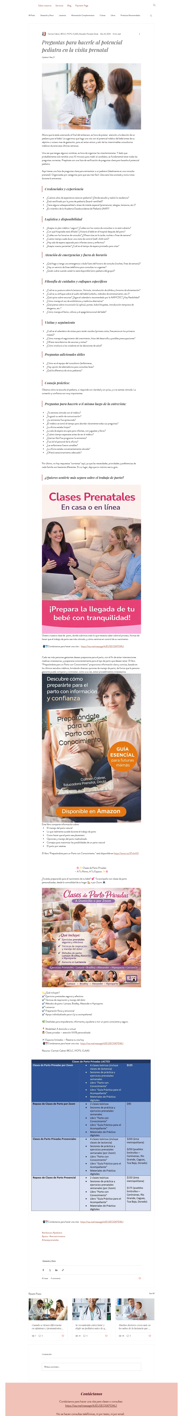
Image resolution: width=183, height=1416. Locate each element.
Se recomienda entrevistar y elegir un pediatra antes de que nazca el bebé (91, 1326)
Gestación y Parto (47, 15)
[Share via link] (63, 1270)
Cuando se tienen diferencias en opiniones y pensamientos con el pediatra (46, 1326)
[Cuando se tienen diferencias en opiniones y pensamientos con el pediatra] (48, 1309)
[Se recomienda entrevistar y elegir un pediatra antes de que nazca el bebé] (91, 1309)
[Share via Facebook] (43, 1270)
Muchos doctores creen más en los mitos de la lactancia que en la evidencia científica (135, 1326)
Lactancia (62, 15)
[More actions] (139, 33)
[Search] (154, 5)
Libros (113, 15)
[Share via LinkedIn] (56, 1270)
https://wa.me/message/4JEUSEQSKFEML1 (91, 1406)
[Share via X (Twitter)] (49, 1270)
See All (151, 1293)
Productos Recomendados (130, 15)
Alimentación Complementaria (82, 15)
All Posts (32, 15)
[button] (151, 15)
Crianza (102, 15)
